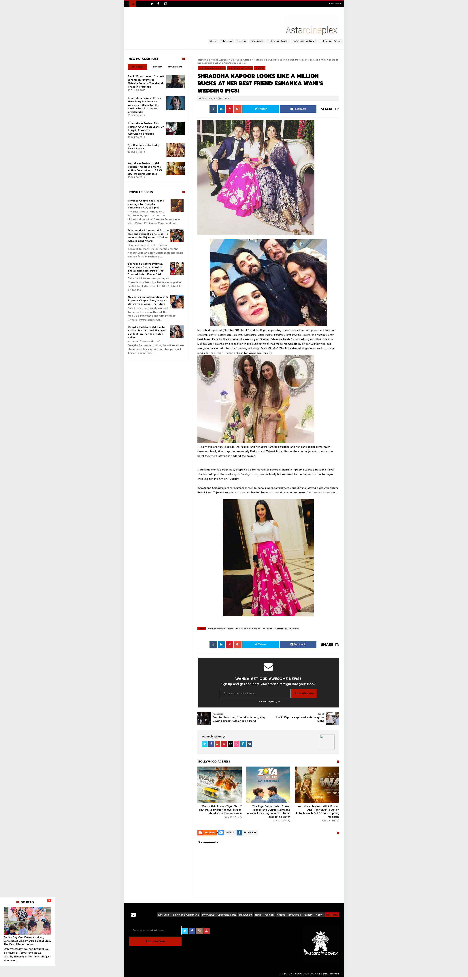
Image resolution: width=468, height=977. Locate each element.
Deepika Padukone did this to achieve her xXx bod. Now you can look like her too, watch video (146, 332)
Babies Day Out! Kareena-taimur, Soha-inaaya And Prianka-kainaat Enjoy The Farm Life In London (27, 941)
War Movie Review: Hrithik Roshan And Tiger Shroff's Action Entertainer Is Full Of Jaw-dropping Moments (317, 811)
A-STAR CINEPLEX (289, 973)
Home (319, 914)
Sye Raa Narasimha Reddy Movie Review (144, 146)
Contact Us (335, 3)
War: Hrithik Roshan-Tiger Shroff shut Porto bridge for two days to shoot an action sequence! (220, 810)
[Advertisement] (234, 45)
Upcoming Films (227, 914)
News (258, 914)
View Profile (211, 736)
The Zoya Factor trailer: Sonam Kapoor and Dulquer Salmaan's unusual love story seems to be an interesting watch (268, 811)
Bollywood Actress (304, 41)
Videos (281, 914)
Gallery (308, 914)
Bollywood (294, 914)
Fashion (268, 628)
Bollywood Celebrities (186, 914)
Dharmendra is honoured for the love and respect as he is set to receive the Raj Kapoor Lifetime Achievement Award (148, 236)
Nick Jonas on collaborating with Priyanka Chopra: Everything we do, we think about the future (148, 300)
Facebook (299, 109)
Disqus (229, 832)
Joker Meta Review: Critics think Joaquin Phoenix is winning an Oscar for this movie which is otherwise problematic (144, 105)
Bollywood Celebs (248, 628)
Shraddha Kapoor (275, 59)
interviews (208, 914)
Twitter (262, 109)
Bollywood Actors (330, 41)
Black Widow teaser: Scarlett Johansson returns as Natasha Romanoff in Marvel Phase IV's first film (146, 82)
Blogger (210, 832)
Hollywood (245, 914)
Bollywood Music (278, 41)
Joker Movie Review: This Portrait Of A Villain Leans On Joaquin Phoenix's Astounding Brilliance (146, 128)
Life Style (163, 914)
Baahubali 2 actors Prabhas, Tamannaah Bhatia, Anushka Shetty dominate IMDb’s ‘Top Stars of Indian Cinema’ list (146, 269)
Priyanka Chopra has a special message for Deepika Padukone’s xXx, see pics (146, 204)
